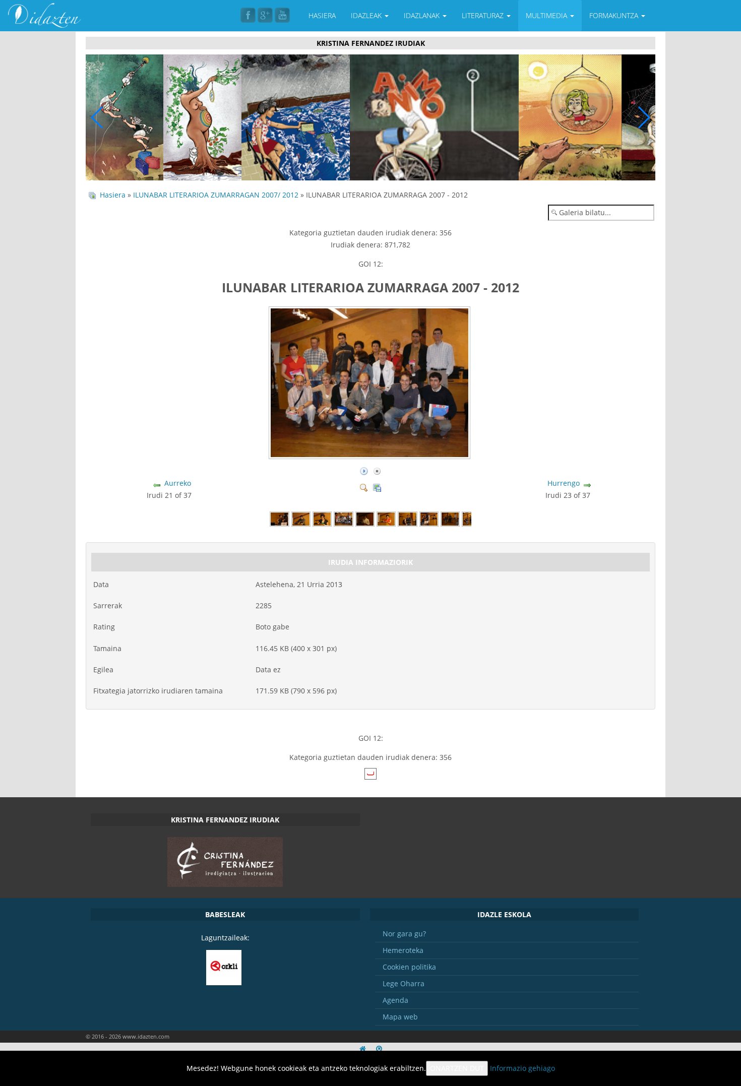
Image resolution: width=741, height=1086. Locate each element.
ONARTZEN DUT (457, 1068)
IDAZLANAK (423, 15)
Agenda (395, 1000)
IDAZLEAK (367, 15)
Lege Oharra (403, 983)
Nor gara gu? (404, 933)
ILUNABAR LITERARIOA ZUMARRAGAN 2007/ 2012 (215, 195)
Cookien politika (409, 967)
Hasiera (113, 195)
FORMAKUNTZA (614, 15)
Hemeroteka (403, 950)
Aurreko (177, 483)
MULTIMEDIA (547, 15)
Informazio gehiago (522, 1068)
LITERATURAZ (484, 15)
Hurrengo (563, 483)
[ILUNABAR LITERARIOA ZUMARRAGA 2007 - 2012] (370, 455)
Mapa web (400, 1016)
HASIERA (322, 15)
